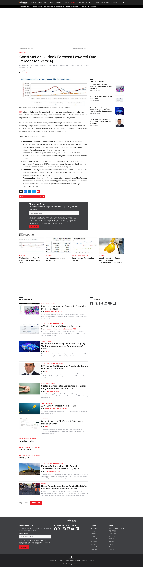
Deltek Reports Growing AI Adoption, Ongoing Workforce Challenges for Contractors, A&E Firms (101, 110)
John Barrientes (26, 441)
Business (22, 53)
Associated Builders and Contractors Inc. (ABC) (60, 329)
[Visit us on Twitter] (96, 303)
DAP (46, 371)
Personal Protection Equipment (29, 447)
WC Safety (24, 458)
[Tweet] (34, 191)
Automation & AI (46, 419)
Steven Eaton (25, 449)
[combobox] (45, 48)
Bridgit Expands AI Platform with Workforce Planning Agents (62, 422)
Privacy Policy (58, 223)
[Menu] (123, 2)
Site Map (91, 561)
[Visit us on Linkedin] (105, 303)
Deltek (47, 351)
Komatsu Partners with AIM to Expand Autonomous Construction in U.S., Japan (60, 467)
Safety (43, 483)
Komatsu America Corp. (52, 471)
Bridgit (47, 426)
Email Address (34, 209)
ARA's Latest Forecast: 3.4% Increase (58, 406)
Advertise (60, 561)
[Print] (21, 191)
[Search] (119, 2)
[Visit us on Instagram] (101, 303)
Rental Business (46, 403)
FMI (20, 112)
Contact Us (52, 561)
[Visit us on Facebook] (91, 303)
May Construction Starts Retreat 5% (55, 259)
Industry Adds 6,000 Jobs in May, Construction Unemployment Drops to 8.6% (111, 260)
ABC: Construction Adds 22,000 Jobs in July (101, 97)
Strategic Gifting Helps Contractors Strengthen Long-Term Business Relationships (63, 387)
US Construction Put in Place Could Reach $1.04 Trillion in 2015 (31, 260)
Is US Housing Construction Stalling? (83, 259)
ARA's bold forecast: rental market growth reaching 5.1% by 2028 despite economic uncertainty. (64, 412)
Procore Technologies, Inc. (53, 312)
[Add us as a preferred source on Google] (38, 191)
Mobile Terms (47, 223)
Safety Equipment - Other (27, 438)
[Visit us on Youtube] (110, 303)
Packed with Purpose (52, 391)
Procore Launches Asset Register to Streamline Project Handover (101, 86)
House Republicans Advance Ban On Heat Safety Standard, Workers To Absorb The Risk (64, 487)
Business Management (48, 304)
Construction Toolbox (80, 255)
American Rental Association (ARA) (56, 408)
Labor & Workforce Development (52, 323)
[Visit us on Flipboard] (114, 303)
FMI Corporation (28, 73)
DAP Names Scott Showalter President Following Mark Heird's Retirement (102, 121)
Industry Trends (46, 341)
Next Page (36, 503)
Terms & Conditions (81, 561)
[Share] (25, 191)
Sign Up (34, 226)
